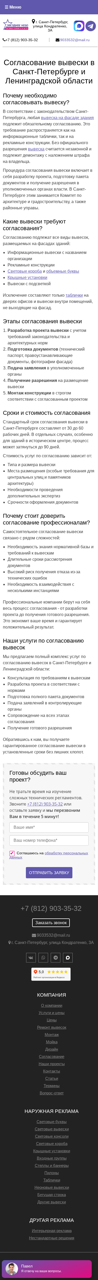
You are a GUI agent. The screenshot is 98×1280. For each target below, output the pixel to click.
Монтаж (52, 1034)
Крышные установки (27, 277)
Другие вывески (51, 1202)
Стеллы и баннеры (52, 1165)
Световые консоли (51, 1136)
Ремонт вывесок (51, 1027)
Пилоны (51, 1173)
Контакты (51, 1071)
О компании (51, 1005)
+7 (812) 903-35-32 (45, 804)
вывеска (36, 149)
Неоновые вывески (51, 1187)
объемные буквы (62, 271)
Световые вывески (52, 1129)
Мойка (51, 1042)
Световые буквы (52, 1121)
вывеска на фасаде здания (67, 117)
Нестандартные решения (51, 1238)
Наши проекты (52, 1064)
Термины (52, 1085)
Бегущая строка (51, 1194)
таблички (74, 295)
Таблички (51, 1180)
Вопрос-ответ (52, 1093)
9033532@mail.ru (53, 935)
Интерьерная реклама (52, 1230)
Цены (52, 1020)
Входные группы (52, 1158)
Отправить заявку (49, 872)
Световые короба (25, 271)
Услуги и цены (52, 1012)
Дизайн (51, 1049)
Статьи (51, 1078)
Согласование (51, 1056)
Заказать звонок (51, 923)
